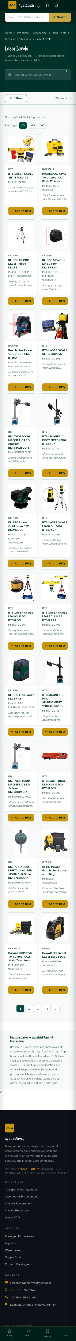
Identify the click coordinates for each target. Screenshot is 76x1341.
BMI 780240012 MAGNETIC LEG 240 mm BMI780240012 (19, 786)
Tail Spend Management (21, 1189)
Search (62, 17)
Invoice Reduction (17, 1210)
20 (23, 125)
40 (33, 125)
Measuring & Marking (18, 39)
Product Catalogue (17, 1264)
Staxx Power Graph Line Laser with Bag (54, 870)
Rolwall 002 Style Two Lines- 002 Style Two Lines (20, 956)
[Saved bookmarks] (47, 5)
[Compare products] (56, 5)
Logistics (11, 1243)
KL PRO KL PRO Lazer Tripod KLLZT (18, 263)
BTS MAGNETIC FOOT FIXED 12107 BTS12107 (54, 440)
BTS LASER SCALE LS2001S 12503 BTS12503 (54, 784)
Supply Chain (13, 1257)
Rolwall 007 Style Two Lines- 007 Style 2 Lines (54, 177)
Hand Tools (59, 33)
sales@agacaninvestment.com (30, 1283)
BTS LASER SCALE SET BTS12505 (54, 352)
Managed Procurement (20, 1236)
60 (43, 125)
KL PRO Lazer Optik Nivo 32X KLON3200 (18, 526)
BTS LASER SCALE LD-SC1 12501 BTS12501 (20, 616)
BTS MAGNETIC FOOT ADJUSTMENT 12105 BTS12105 (53, 700)
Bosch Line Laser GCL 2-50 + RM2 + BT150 (20, 353)
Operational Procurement (21, 1196)
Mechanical (40, 33)
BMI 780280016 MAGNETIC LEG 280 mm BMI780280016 (19, 442)
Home (8, 33)
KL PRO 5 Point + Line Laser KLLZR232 (53, 263)
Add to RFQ (23, 211)
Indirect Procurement (18, 1203)
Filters (18, 98)
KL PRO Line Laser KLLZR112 (21, 697)
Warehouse (12, 1250)
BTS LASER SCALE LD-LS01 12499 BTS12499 (54, 616)
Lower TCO (12, 1217)
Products (23, 33)
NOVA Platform (29, 1169)
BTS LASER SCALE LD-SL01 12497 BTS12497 (54, 526)
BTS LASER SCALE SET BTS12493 (20, 175)
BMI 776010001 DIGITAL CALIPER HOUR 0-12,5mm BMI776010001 (20, 872)
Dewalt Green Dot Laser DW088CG (54, 955)
